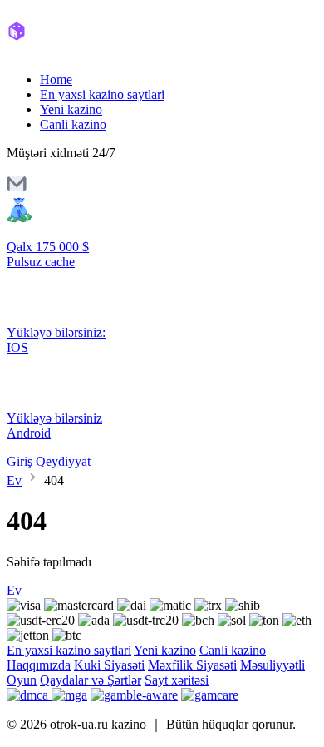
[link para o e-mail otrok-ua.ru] (17, 189)
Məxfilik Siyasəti (192, 665)
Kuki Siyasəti (109, 665)
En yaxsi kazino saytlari (102, 94)
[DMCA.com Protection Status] (29, 695)
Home (56, 79)
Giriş (19, 461)
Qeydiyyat (63, 461)
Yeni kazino (71, 109)
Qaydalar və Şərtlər (90, 680)
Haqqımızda (39, 665)
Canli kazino (73, 124)
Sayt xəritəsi (177, 680)
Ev (14, 480)
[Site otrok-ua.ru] (77, 51)
